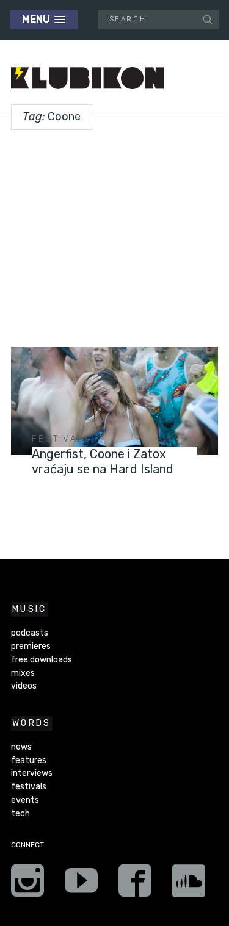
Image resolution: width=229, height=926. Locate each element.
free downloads (41, 660)
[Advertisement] (114, 234)
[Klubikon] (87, 78)
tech (20, 813)
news (21, 747)
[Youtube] (81, 884)
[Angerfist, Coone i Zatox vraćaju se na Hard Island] (114, 401)
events (25, 800)
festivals (62, 439)
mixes (23, 673)
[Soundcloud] (188, 884)
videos (24, 686)
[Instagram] (27, 884)
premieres (31, 646)
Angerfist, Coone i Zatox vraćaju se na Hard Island (102, 461)
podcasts (29, 633)
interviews (32, 773)
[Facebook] (134, 884)
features (28, 760)
